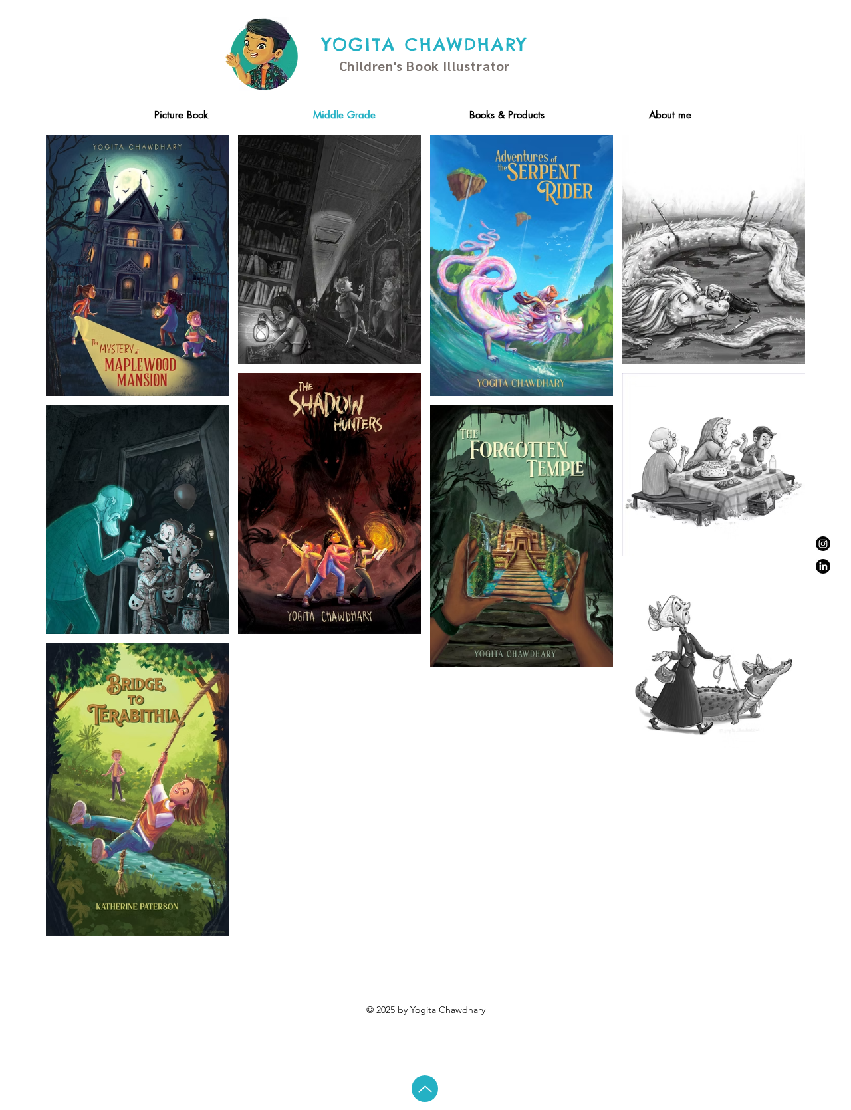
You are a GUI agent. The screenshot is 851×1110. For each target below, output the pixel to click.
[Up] (425, 1088)
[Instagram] (823, 543)
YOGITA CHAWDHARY (424, 44)
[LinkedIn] (823, 566)
